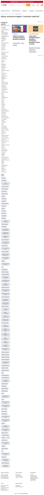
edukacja (3, 154)
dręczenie (3, 61)
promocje (3, 85)
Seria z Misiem (4, 127)
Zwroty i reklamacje (5, 477)
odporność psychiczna (3, 67)
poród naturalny (4, 92)
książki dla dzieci (4, 97)
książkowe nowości (5, 140)
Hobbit (2, 161)
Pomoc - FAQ (33, 480)
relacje (2, 101)
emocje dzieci (4, 158)
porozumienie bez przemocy (5, 43)
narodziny (3, 90)
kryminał (3, 153)
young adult (3, 151)
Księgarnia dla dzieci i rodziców (6, 13)
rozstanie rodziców (5, 117)
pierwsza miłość (4, 150)
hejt (2, 62)
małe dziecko (4, 58)
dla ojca (3, 146)
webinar (3, 120)
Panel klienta (18, 474)
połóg (2, 134)
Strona (39, 21)
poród (2, 81)
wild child (3, 106)
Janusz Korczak (4, 136)
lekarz (2, 94)
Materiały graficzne (5, 490)
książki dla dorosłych (5, 144)
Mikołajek (3, 40)
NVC (2, 41)
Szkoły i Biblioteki (33, 476)
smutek (2, 131)
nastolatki (3, 113)
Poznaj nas (3, 486)
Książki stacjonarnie (5, 485)
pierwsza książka (4, 33)
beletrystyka (3, 149)
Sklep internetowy (20, 493)
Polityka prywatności (34, 478)
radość (2, 93)
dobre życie (3, 115)
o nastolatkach (4, 35)
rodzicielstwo (4, 121)
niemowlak (3, 49)
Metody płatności (4, 476)
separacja (3, 104)
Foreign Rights (33, 479)
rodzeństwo (3, 126)
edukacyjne (3, 86)
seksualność (3, 132)
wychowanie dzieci (5, 157)
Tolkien (2, 162)
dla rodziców (3, 171)
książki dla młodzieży (5, 159)
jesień (2, 100)
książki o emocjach (5, 130)
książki (2, 164)
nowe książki (3, 119)
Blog (13, 13)
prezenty (3, 74)
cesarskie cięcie (4, 82)
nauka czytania (4, 89)
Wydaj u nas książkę (5, 487)
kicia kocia (3, 166)
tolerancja (3, 139)
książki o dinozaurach (3, 168)
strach (2, 79)
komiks (2, 60)
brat (2, 124)
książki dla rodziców (5, 111)
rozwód (2, 105)
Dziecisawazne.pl (19, 486)
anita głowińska (4, 165)
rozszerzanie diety (5, 52)
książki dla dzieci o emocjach (34, 48)
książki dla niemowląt (3, 54)
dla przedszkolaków (5, 29)
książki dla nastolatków (3, 38)
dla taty (3, 147)
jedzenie (3, 48)
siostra (2, 123)
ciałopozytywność (5, 135)
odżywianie (3, 45)
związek (3, 69)
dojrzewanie (3, 112)
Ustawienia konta (19, 476)
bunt (2, 71)
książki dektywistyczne (4, 32)
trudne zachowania (5, 70)
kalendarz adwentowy (3, 78)
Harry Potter (3, 142)
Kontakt (31, 474)
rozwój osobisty (4, 116)
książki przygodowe (5, 36)
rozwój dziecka (4, 109)
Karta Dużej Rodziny (5, 478)
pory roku (3, 98)
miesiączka (3, 57)
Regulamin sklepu (33, 477)
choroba (3, 96)
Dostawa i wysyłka (4, 474)
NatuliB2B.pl (18, 485)
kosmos (3, 155)
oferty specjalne (4, 83)
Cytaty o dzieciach (5, 138)
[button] (28, 5)
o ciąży (2, 143)
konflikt (2, 108)
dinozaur (3, 170)
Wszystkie (3, 27)
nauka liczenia (4, 88)
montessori (3, 28)
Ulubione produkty (19, 477)
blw (2, 50)
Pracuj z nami (3, 489)
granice (2, 102)
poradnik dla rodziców (3, 65)
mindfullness (3, 73)
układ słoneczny (4, 128)
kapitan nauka (4, 76)
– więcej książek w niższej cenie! (22, 2)
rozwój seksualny (4, 56)
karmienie (3, 46)
